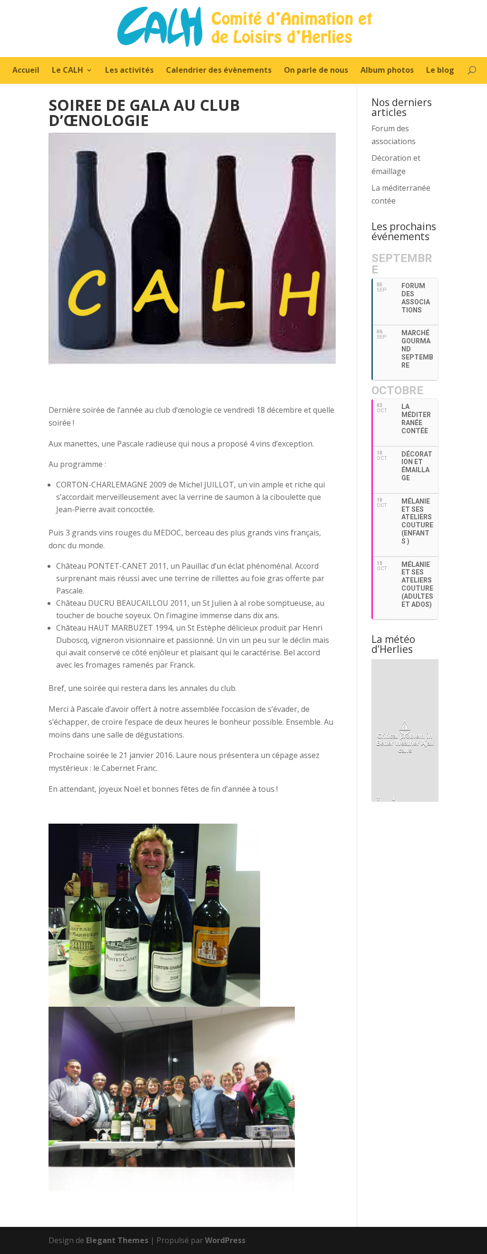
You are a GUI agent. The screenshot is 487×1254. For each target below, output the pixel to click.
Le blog (440, 71)
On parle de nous (316, 71)
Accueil (25, 71)
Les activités (129, 71)
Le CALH (67, 71)
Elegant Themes (117, 1240)
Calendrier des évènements (219, 71)
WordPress (225, 1240)
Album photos (387, 71)
